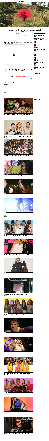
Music (5, 193)
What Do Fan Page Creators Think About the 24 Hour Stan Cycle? (40, 55)
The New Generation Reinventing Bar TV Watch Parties (16, 155)
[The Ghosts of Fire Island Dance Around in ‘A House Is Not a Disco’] (35, 50)
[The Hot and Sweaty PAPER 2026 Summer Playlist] (18, 227)
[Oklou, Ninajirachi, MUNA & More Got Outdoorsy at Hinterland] (18, 127)
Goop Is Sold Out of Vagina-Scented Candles (19, 76)
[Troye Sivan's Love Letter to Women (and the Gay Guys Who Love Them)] (35, 42)
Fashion (5, 253)
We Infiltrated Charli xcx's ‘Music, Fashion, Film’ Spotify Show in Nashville (18, 214)
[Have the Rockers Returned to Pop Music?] (35, 60)
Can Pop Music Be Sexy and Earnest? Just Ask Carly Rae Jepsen (40, 68)
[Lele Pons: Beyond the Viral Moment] (18, 265)
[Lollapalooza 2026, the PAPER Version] (35, 65)
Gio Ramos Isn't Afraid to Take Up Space (13, 413)
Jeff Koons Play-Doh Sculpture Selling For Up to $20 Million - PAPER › (13, 89)
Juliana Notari (17, 35)
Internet (5, 272)
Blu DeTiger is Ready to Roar (40, 62)
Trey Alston (22, 31)
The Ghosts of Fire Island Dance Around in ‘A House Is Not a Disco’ (40, 50)
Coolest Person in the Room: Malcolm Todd (14, 333)
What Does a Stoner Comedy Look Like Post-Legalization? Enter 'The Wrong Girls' (17, 115)
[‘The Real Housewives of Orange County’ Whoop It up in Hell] (18, 385)
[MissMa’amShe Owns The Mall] (18, 344)
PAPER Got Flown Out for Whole (11, 194)
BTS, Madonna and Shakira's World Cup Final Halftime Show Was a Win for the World (18, 374)
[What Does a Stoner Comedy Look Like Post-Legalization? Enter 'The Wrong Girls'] (18, 105)
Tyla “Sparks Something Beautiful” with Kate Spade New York (18, 175)
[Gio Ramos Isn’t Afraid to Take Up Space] (18, 404)
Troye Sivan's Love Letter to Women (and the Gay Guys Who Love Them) (40, 42)
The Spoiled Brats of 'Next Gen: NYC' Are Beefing (15, 314)
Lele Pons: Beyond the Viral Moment (12, 273)
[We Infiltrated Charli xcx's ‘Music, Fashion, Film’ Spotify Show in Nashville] (18, 205)
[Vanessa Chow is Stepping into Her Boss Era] (35, 47)
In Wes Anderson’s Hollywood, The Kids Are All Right (16, 294)
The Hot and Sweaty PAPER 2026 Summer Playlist (15, 235)
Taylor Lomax (6, 117)
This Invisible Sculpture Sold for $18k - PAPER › (11, 90)
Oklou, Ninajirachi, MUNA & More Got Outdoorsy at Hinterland (18, 136)
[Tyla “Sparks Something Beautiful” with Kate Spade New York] (18, 167)
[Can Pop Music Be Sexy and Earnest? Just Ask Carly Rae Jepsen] (35, 68)
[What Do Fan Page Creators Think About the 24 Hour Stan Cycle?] (35, 55)
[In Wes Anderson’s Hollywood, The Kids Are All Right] (18, 285)
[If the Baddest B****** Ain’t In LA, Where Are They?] (35, 45)
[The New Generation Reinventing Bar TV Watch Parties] (18, 146)
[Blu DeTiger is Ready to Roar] (35, 63)
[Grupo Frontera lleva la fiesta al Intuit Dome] (35, 58)
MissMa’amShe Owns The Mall (11, 353)
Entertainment (6, 113)
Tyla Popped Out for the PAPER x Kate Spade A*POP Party (17, 254)
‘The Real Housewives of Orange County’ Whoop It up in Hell (17, 393)
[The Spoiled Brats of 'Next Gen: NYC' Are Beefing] (18, 305)
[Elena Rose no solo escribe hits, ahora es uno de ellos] (35, 39)
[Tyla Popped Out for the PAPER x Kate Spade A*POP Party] (18, 246)
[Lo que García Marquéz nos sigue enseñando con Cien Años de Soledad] (35, 36)
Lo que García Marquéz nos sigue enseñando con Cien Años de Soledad (40, 36)
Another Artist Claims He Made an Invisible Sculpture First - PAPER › (13, 91)
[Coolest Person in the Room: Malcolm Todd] (18, 325)
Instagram (8, 84)
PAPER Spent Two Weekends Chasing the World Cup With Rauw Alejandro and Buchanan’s (17, 434)
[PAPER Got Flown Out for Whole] (18, 186)
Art (24, 28)
